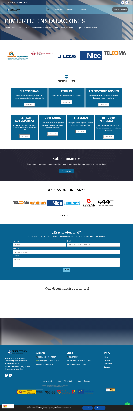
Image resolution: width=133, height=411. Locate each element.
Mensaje (16, 256)
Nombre (16, 241)
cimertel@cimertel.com (46, 365)
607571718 (53, 357)
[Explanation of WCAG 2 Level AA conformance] (110, 391)
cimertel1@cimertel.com (77, 365)
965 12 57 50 (9, 2)
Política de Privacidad (64, 381)
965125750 (42, 357)
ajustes (75, 409)
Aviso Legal (47, 381)
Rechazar (100, 408)
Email (69, 241)
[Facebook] (122, 2)
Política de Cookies (83, 381)
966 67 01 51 (27, 2)
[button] (108, 137)
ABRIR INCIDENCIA (120, 10)
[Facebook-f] (6, 375)
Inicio (49, 9)
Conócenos (59, 9)
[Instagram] (126, 2)
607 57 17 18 (18, 2)
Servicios (70, 9)
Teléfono (16, 248)
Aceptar (87, 408)
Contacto (83, 9)
